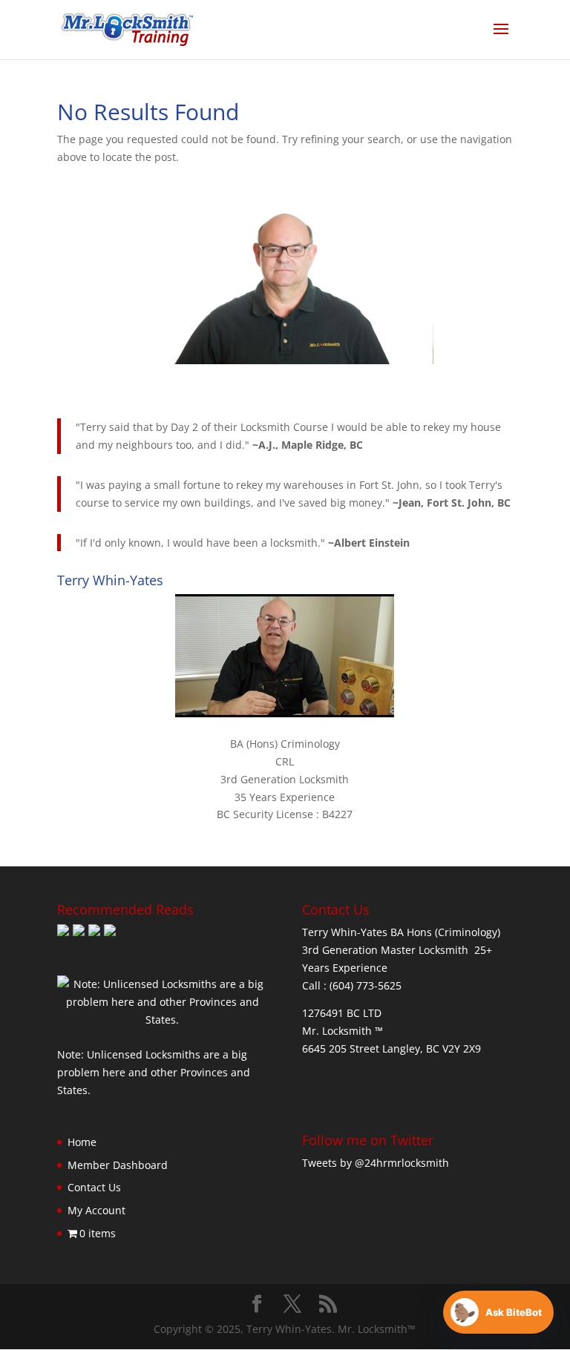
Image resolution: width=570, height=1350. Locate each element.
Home (82, 1142)
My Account (96, 1210)
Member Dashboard (118, 1165)
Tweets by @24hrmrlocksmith (375, 1163)
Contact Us (94, 1187)
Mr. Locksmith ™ (342, 1031)
